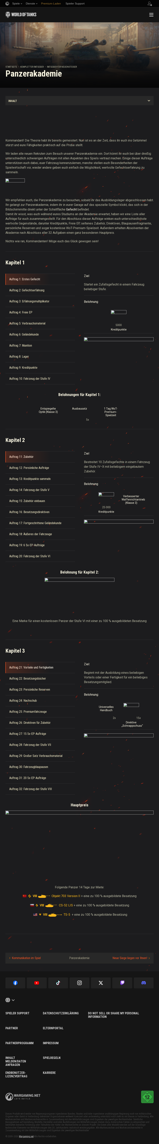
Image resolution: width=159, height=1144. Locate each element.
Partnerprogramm (19, 1043)
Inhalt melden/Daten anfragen (15, 1061)
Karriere (49, 1073)
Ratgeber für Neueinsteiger (62, 67)
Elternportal (53, 1028)
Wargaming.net (26, 1136)
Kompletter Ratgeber (32, 67)
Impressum (51, 1043)
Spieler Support (17, 1013)
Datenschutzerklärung (61, 1013)
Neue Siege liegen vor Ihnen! (129, 958)
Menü (151, 14)
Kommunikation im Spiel (26, 958)
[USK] (147, 1097)
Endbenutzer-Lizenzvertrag (16, 1074)
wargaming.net (22, 1096)
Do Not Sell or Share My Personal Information (113, 1015)
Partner (11, 1028)
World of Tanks (20, 14)
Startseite (11, 67)
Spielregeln (51, 1058)
